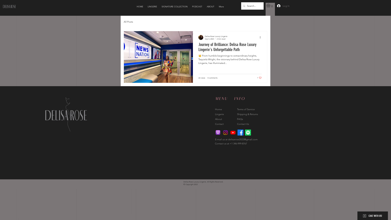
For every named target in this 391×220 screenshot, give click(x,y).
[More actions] (261, 37)
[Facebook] (240, 133)
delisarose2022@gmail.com (243, 139)
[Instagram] (225, 133)
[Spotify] (248, 133)
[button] (270, 5)
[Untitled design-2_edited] (218, 133)
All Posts (128, 21)
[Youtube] (233, 133)
